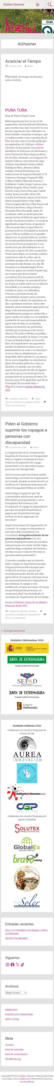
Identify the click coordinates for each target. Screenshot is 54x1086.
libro (7, 141)
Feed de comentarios (16, 1054)
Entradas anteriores (13, 630)
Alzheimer (19, 402)
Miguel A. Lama (13, 386)
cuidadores (14, 398)
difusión (24, 398)
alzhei (30, 66)
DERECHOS (11, 1009)
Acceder (9, 1044)
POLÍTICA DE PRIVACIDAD (19, 1014)
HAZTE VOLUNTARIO (16, 938)
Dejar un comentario (15, 405)
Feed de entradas (14, 1049)
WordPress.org (13, 1059)
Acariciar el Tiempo (23, 61)
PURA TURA (16, 110)
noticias (33, 611)
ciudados (29, 402)
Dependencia (34, 614)
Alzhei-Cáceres (13, 4)
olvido (37, 402)
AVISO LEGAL (12, 1019)
